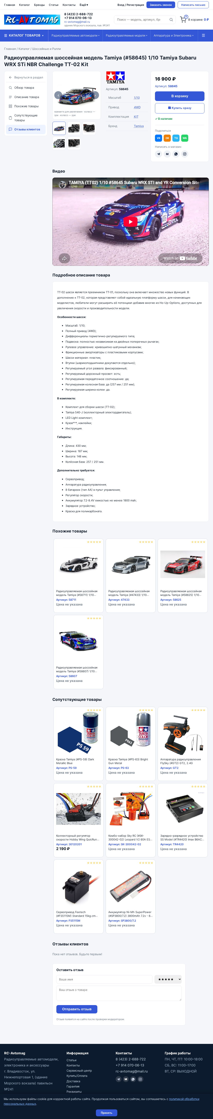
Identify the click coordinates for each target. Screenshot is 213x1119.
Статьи (53, 4)
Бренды (39, 4)
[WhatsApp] (176, 154)
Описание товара (26, 97)
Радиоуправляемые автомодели (75, 35)
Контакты (69, 4)
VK (158, 138)
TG (176, 138)
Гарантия (73, 1086)
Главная (9, 4)
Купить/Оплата (77, 1075)
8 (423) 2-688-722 (78, 14)
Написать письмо (193, 4)
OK (167, 138)
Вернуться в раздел (28, 77)
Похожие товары (26, 106)
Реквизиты (74, 1091)
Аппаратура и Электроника (173, 35)
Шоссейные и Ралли (46, 48)
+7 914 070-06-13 (78, 18)
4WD (137, 107)
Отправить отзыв (77, 1009)
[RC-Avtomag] (32, 20)
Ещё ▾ (84, 4)
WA (185, 138)
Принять (106, 1112)
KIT (136, 116)
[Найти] (171, 19)
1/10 (137, 97)
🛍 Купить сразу (179, 108)
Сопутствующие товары (25, 118)
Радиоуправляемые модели (126, 35)
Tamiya (139, 126)
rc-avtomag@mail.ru (77, 21)
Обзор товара (24, 87)
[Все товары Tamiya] (126, 77)
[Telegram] (158, 154)
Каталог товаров (23, 35)
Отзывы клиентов (27, 129)
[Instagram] (184, 154)
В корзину (179, 96)
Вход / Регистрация (131, 4)
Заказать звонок (161, 4)
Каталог (24, 4)
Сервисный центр (79, 1070)
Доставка (73, 1081)
